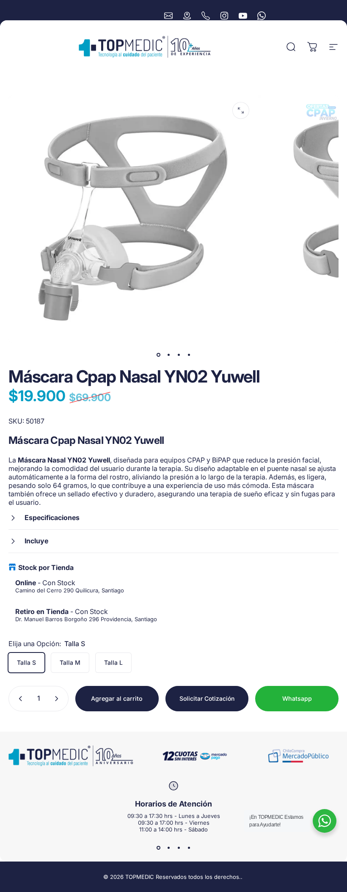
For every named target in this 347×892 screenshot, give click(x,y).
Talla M (70, 662)
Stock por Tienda (46, 567)
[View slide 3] (179, 848)
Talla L (113, 662)
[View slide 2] (168, 848)
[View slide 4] (189, 848)
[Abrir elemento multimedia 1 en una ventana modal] (240, 110)
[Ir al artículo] (158, 355)
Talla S (26, 662)
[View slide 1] (158, 848)
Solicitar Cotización (206, 698)
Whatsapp (297, 698)
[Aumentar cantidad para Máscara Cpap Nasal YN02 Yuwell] (58, 698)
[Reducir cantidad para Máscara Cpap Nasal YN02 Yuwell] (18, 698)
